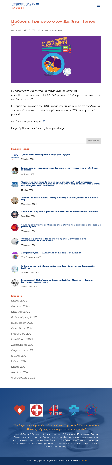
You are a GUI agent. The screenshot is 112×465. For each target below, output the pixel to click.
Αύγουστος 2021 (22, 350)
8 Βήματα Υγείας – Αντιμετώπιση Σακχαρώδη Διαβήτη (51, 253)
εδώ (44, 121)
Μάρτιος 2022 (20, 312)
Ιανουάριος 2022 (22, 323)
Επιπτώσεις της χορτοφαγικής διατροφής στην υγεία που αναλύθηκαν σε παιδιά (59, 169)
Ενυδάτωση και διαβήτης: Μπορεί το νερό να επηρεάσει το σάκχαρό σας (59, 199)
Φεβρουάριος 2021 (23, 377)
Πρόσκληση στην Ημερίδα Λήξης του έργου (45, 155)
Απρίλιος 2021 (20, 372)
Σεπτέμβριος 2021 (23, 345)
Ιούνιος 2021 (19, 361)
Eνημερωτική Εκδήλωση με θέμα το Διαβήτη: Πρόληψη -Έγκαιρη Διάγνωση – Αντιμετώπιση (57, 281)
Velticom (82, 461)
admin (19, 30)
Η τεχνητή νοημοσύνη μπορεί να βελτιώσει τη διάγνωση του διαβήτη (59, 212)
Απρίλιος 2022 (20, 306)
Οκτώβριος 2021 (22, 339)
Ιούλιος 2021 (19, 356)
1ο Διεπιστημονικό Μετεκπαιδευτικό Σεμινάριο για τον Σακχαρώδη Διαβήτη (58, 267)
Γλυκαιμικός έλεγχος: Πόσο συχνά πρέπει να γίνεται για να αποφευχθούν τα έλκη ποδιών (53, 240)
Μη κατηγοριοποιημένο (50, 30)
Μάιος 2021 (19, 367)
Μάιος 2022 (19, 300)
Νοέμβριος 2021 (22, 334)
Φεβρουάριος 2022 (24, 317)
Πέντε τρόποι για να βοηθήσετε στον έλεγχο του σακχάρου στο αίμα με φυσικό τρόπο (61, 226)
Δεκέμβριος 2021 (22, 328)
